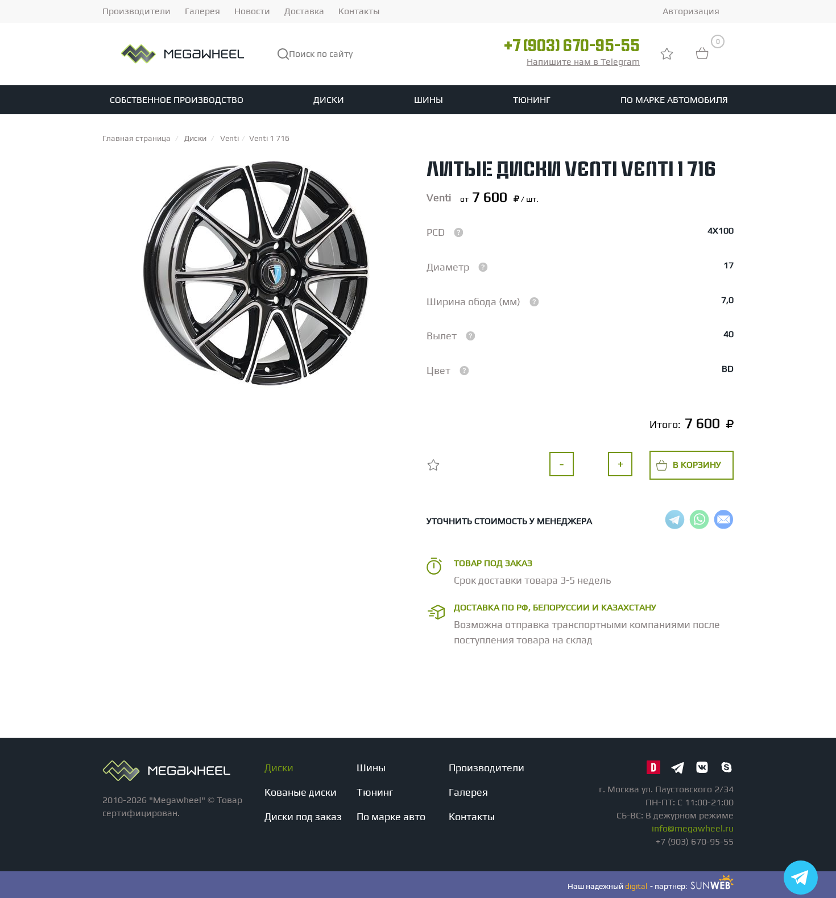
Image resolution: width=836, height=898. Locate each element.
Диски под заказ (303, 816)
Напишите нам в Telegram (583, 61)
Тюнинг (532, 99)
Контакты (359, 11)
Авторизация (691, 11)
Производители (136, 11)
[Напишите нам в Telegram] (801, 877)
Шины (428, 99)
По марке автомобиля (674, 99)
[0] (702, 58)
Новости (252, 11)
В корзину (697, 464)
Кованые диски (300, 792)
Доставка (304, 11)
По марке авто (391, 816)
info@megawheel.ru (693, 828)
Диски (328, 99)
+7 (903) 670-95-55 (572, 47)
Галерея (202, 11)
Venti (439, 197)
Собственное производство (176, 99)
